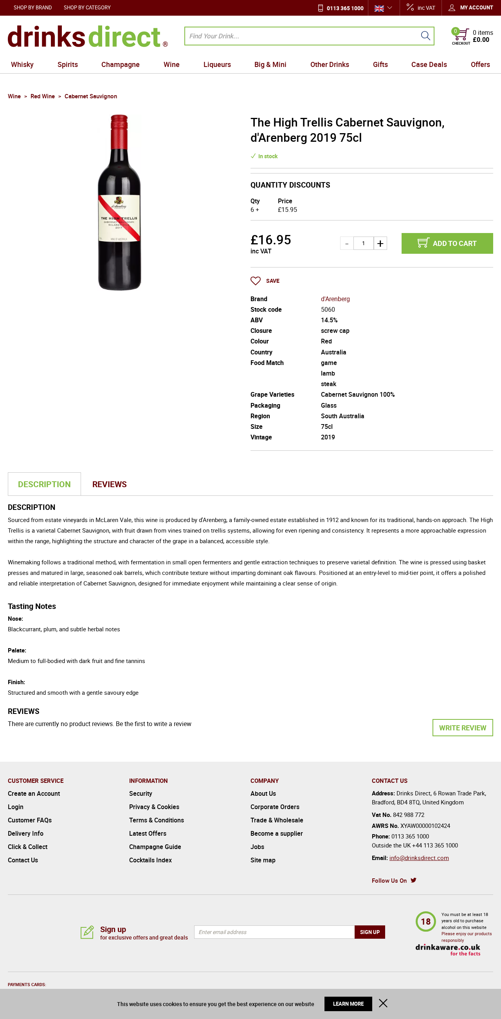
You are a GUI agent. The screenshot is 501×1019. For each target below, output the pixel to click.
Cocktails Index (150, 860)
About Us (263, 793)
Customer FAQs (30, 820)
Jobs (257, 846)
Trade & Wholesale (276, 820)
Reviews (109, 484)
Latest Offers (147, 833)
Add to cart (455, 243)
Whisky (22, 64)
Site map (263, 860)
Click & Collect (27, 846)
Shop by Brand (33, 7)
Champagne (120, 64)
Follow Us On (389, 880)
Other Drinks (329, 64)
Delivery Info (25, 833)
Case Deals (429, 64)
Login (15, 806)
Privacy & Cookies (154, 806)
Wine (172, 64)
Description (44, 484)
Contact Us (23, 860)
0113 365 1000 (345, 8)
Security (140, 793)
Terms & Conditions (156, 820)
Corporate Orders (274, 806)
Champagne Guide (155, 846)
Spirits (68, 64)
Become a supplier (276, 833)
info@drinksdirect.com (419, 858)
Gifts (380, 64)
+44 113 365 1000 (435, 845)
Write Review (463, 727)
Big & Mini (270, 64)
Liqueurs (217, 64)
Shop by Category (87, 7)
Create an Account (34, 793)
